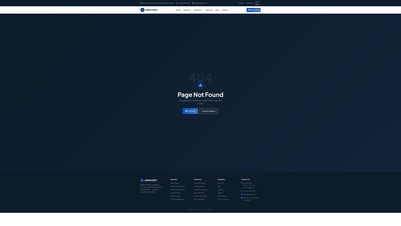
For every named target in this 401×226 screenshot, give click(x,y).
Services (186, 10)
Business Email (175, 196)
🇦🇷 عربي (258, 4)
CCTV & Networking (177, 199)
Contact (225, 10)
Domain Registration (200, 196)
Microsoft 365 (199, 193)
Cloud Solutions (199, 183)
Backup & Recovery (200, 190)
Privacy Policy (222, 196)
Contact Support (208, 111)
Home (178, 10)
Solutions (197, 10)
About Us (209, 10)
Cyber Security (176, 193)
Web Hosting (175, 183)
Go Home (191, 111)
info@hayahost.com (200, 3)
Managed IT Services (178, 190)
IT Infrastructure (199, 186)
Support (241, 3)
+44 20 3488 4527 (184, 3)
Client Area (249, 3)
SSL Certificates (199, 199)
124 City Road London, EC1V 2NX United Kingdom (158, 3)
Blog (217, 10)
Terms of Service (223, 199)
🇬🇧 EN (257, 2)
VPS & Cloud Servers (178, 186)
